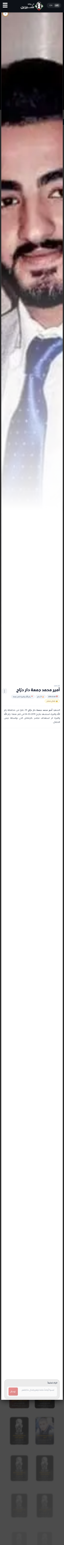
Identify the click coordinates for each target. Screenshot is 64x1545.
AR (56, 5)
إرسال (12, 1391)
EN (51, 5)
